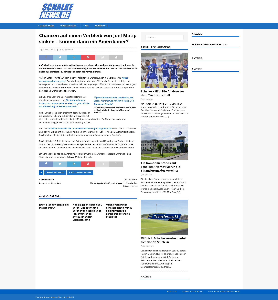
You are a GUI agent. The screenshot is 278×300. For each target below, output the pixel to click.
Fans (86, 25)
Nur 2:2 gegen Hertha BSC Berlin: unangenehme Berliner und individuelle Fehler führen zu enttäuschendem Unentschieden (87, 212)
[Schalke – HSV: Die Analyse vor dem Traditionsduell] (164, 70)
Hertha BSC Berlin (55, 172)
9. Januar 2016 (49, 49)
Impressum (171, 292)
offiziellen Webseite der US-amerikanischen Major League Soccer (80, 128)
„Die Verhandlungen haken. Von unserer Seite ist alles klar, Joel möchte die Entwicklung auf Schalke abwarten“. (64, 103)
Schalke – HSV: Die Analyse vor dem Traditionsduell (162, 93)
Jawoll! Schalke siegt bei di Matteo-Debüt (54, 206)
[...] (167, 116)
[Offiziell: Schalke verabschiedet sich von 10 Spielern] (164, 217)
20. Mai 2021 (148, 246)
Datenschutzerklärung (192, 292)
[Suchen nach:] (164, 37)
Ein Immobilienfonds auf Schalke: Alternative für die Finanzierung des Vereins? (160, 166)
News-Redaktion (66, 49)
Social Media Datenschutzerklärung (224, 292)
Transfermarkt (68, 25)
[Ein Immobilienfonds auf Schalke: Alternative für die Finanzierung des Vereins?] (164, 142)
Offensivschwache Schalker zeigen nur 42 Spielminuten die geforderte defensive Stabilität (119, 210)
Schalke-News (46, 25)
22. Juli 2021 (148, 99)
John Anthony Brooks (80, 172)
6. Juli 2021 (147, 174)
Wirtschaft (101, 25)
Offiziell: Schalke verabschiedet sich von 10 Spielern (163, 240)
